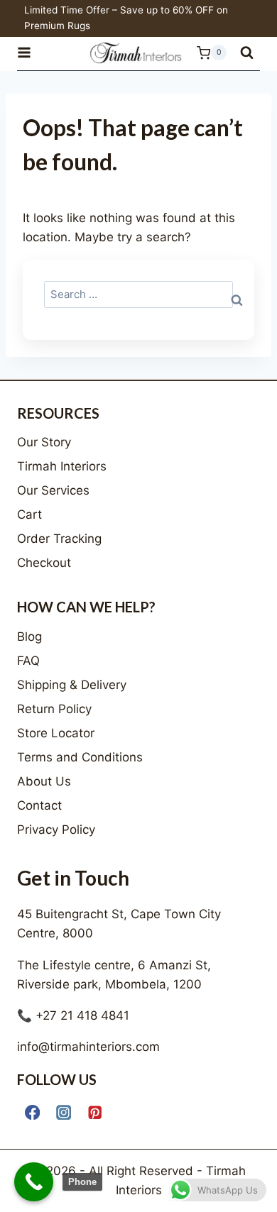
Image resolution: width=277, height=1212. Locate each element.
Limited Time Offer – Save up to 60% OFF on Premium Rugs (126, 17)
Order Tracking (59, 538)
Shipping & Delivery (71, 685)
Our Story (44, 442)
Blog (29, 636)
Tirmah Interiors (62, 466)
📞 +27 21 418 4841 (73, 1015)
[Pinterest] (95, 1112)
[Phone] (33, 1181)
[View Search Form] (247, 53)
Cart (29, 514)
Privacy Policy (56, 829)
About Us (44, 781)
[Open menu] (30, 53)
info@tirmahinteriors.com (88, 1047)
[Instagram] (63, 1112)
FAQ (28, 661)
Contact (39, 805)
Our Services (53, 490)
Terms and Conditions (80, 757)
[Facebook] (32, 1112)
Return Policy (54, 709)
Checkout (44, 563)
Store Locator (55, 733)
